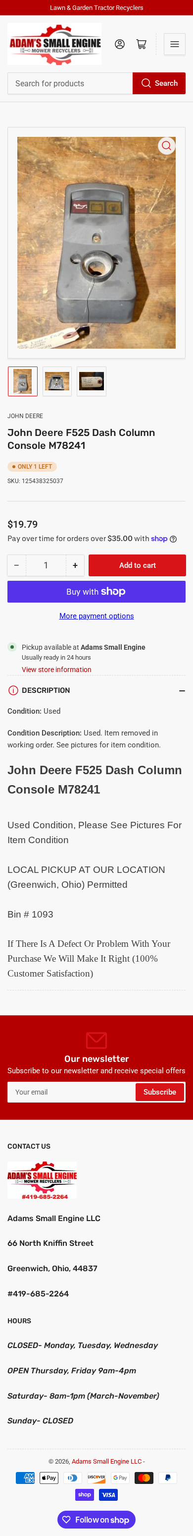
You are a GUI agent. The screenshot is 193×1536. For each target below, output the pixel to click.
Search (166, 83)
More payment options (96, 616)
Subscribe (160, 1092)
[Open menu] (175, 44)
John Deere (25, 416)
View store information (57, 670)
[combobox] (96, 83)
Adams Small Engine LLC (107, 1461)
